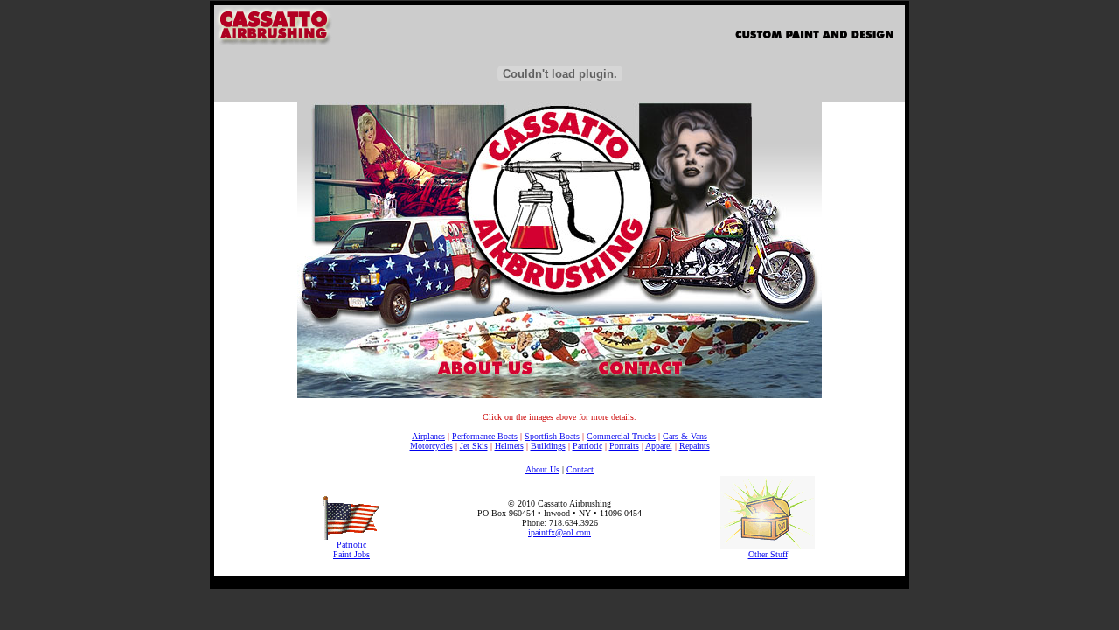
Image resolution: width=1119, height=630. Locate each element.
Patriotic (587, 446)
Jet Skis (474, 446)
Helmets (509, 446)
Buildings (548, 446)
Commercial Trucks (621, 436)
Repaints (694, 446)
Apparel (658, 446)
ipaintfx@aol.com (559, 532)
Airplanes (428, 436)
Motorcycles (431, 446)
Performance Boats (485, 436)
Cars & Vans (685, 436)
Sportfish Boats (552, 436)
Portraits (624, 446)
